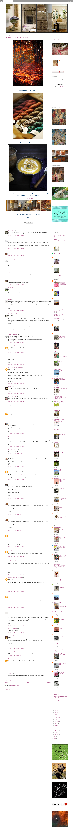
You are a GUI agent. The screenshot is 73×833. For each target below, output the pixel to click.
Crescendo (55, 430)
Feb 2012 (57, 732)
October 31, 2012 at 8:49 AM (16, 648)
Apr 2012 (57, 729)
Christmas (61, 411)
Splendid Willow (57, 648)
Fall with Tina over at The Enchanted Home (16, 37)
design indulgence (57, 244)
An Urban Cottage (57, 585)
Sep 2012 (57, 719)
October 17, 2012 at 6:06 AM (16, 419)
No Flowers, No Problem (62, 572)
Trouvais (55, 522)
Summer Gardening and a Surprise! (62, 619)
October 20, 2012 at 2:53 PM (16, 546)
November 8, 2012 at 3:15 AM (16, 677)
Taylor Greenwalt (11, 272)
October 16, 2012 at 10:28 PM (16, 401)
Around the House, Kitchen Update (62, 586)
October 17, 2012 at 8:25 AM (16, 446)
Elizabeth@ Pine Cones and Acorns (15, 367)
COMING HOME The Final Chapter (62, 547)
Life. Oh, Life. (61, 488)
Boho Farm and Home (58, 401)
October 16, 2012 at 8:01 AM (16, 310)
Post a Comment (8, 680)
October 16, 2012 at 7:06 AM (16, 284)
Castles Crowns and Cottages (14, 313)
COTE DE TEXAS (57, 253)
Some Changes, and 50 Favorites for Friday (63, 422)
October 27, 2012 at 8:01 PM (16, 607)
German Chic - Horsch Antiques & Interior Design (63, 498)
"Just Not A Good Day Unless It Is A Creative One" (63, 389)
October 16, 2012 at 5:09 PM (16, 364)
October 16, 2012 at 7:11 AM (16, 296)
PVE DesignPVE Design (58, 314)
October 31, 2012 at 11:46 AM (16, 655)
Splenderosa (56, 258)
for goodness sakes (57, 315)
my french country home (59, 611)
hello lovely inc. (57, 228)
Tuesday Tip (61, 595)
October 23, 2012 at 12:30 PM (16, 556)
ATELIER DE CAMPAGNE (59, 653)
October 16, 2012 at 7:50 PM (16, 393)
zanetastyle (10, 550)
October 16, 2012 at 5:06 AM (16, 235)
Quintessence (56, 239)
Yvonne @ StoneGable (12, 334)
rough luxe (56, 442)
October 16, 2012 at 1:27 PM (16, 342)
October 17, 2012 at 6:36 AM (16, 433)
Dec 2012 (57, 710)
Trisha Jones (10, 673)
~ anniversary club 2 (62, 379)
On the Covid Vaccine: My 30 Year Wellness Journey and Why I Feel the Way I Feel (60, 310)
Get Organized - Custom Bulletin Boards (62, 529)
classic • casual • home (12, 628)
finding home (56, 429)
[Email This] (27, 223)
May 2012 (57, 727)
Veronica (10, 502)
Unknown (10, 412)
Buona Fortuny (56, 523)
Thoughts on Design (12, 560)
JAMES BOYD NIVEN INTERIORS (63, 268)
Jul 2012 (56, 723)
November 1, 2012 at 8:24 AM (16, 670)
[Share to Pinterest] (32, 223)
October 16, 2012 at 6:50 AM (16, 275)
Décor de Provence (57, 369)
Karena (9, 658)
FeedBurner (62, 86)
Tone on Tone (56, 360)
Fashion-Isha (56, 307)
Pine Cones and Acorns (58, 234)
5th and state (56, 290)
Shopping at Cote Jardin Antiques (62, 362)
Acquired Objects (36, 11)
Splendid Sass (11, 355)
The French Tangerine (58, 378)
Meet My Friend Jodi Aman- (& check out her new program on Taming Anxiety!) (60, 566)
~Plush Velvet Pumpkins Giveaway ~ (28, 474)
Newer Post (7, 682)
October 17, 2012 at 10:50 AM (16, 453)
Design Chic (56, 692)
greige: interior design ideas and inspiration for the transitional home (60, 697)
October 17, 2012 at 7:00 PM (16, 466)
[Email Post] (25, 222)
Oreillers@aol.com (55, 37)
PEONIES (61, 452)
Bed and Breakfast (62, 434)
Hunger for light (62, 300)
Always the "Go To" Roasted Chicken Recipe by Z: (62, 556)
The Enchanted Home (58, 602)
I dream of (56, 545)
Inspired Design (57, 688)
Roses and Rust (57, 410)
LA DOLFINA (56, 451)
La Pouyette (56, 342)
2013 (55, 707)
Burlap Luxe (56, 387)
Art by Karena (56, 478)
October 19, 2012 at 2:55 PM (16, 498)
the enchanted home (37, 89)
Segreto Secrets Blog (58, 579)
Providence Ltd (57, 700)
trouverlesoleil (57, 690)
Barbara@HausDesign (12, 449)
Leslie (9, 299)
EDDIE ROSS (56, 694)
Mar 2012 (57, 730)
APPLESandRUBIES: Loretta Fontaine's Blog (60, 563)
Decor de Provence (12, 456)
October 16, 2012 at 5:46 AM (16, 248)
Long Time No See (62, 326)
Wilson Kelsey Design (58, 396)
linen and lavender (57, 487)
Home (28, 682)
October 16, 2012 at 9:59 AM (16, 331)
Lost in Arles (56, 299)
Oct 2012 (57, 714)
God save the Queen (62, 681)
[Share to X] (29, 223)
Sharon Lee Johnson (12, 396)
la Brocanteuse (57, 662)
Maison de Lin (56, 680)
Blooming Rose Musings (58, 671)
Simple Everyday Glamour (13, 259)
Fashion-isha (10, 386)
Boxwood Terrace (57, 570)
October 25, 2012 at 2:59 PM (16, 591)
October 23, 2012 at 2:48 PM (16, 574)
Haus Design (56, 643)
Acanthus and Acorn (12, 635)
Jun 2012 (57, 725)
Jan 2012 (57, 734)
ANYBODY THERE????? (61, 246)
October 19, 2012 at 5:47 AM (16, 479)
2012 (55, 708)
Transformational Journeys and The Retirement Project (62, 336)
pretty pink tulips (57, 527)
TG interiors (56, 536)
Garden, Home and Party (13, 436)
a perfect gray (56, 505)
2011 (55, 736)
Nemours (60, 470)
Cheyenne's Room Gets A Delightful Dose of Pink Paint (62, 283)
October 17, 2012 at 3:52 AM (16, 409)
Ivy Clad (55, 460)
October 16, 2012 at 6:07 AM (16, 255)
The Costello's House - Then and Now (63, 506)
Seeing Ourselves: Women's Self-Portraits (62, 480)
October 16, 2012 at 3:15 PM (16, 352)
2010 (55, 738)
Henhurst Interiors (57, 469)
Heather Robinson (11, 422)
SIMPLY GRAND (57, 626)
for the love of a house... (58, 351)
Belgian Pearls (57, 496)
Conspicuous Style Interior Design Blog (59, 420)
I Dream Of (10, 252)
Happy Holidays (62, 654)
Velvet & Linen (57, 318)
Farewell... (55, 644)
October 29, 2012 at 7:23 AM (16, 625)
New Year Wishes (62, 343)
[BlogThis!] (28, 223)
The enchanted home (12, 239)
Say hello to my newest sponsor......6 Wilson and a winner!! (63, 605)
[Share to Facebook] (31, 223)
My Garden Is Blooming (61, 673)
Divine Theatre (11, 483)
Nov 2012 (57, 712)
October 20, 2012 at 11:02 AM (16, 514)
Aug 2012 (57, 721)
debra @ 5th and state (12, 345)
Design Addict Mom (58, 281)
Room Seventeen (57, 433)
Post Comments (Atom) (14, 685)
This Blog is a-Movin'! (63, 636)
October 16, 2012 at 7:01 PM (16, 383)
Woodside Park (11, 287)
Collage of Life (57, 334)
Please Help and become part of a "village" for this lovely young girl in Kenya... (63, 354)
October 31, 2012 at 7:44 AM (16, 632)
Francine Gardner (11, 230)
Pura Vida (10, 279)
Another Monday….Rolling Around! (62, 516)
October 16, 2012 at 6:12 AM (16, 268)
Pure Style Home (57, 634)
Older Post (49, 682)
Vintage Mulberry (57, 513)
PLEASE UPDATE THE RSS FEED (60, 254)
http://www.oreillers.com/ (57, 39)
